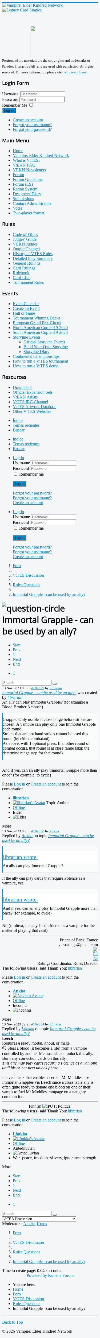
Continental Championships (36, 356)
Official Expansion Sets (33, 392)
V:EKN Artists (25, 397)
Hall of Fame (24, 313)
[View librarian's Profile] (29, 802)
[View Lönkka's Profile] (29, 1138)
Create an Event (26, 308)
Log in (9, 111)
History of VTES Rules (33, 253)
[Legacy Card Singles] (22, 10)
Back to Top (12, 1322)
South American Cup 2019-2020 (40, 332)
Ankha (54, 831)
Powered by (37, 1275)
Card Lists (21, 277)
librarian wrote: (20, 857)
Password (10, 99)
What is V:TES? (26, 160)
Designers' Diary (27, 194)
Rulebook (21, 273)
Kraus (42, 1223)
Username (10, 94)
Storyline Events (27, 337)
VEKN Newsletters (29, 170)
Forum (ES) (23, 184)
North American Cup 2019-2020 (40, 327)
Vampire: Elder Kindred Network (41, 155)
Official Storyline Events (44, 342)
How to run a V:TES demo (35, 366)
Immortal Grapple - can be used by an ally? (39, 692)
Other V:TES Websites (32, 411)
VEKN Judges (25, 244)
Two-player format (28, 213)
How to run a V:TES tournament (40, 361)
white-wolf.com (75, 72)
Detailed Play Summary (33, 258)
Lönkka (55, 1024)
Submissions (23, 198)
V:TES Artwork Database (34, 406)
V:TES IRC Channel (30, 402)
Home (18, 150)
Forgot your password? (32, 129)
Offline (19, 807)
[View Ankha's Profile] (28, 996)
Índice (18, 420)
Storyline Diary (36, 351)
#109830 (37, 831)
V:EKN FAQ (24, 165)
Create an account (28, 120)
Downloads (22, 387)
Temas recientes (26, 425)
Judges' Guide (25, 239)
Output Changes (26, 249)
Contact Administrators (32, 203)
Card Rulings (24, 268)
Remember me (31, 474)
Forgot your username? (32, 124)
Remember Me (14, 105)
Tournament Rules (28, 282)
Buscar (19, 430)
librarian (56, 688)
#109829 (37, 688)
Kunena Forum (61, 1275)
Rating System (25, 189)
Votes (17, 208)
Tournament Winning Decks (36, 318)
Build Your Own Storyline (45, 346)
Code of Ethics (25, 234)
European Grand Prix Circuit (37, 323)
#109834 (37, 1024)
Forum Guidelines (28, 179)
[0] (95, 958)
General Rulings (26, 263)
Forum (18, 174)
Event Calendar (26, 303)
